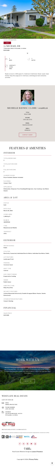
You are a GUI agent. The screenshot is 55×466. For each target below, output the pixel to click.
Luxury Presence (37, 451)
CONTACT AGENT (27, 134)
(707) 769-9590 (9, 408)
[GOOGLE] (27, 443)
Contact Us (27, 381)
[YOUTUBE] (31, 443)
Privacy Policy (33, 459)
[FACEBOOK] (19, 443)
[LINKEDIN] (23, 443)
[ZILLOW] (35, 443)
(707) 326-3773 (27, 119)
